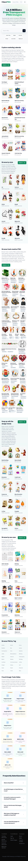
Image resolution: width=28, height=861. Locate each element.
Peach (11, 667)
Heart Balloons (5, 295)
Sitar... (12, 397)
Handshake (21, 282)
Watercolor (17, 221)
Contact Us (21, 843)
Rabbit (3, 656)
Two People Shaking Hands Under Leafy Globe (22, 279)
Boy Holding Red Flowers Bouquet (22, 379)
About (20, 836)
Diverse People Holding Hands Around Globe (15, 292)
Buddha (3, 648)
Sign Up (12, 838)
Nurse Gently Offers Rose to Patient (11, 336)
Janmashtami (5, 136)
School (16, 528)
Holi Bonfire (22, 295)
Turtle (11, 670)
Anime (3, 204)
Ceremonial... (4, 325)
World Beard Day (23, 338)
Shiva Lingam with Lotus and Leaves (19, 408)
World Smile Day (5, 100)
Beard (3, 659)
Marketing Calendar (4, 847)
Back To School (18, 598)
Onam (3, 667)
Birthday (17, 563)
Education (4, 477)
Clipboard (21, 38)
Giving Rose (11, 338)
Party (16, 581)
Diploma (20, 650)
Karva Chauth (17, 338)
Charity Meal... (21, 351)
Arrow (20, 645)
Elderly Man (4, 397)
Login (11, 836)
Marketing (17, 615)
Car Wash (3, 662)
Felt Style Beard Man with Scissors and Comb (11, 409)
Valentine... (4, 294)
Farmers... (13, 382)
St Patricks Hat (5, 282)
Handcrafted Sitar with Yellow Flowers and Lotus (15, 394)
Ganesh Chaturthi (6, 153)
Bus (11, 648)
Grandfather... (23, 397)
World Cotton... (14, 381)
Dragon (3, 665)
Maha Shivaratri (20, 410)
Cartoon (17, 187)
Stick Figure (23, 325)
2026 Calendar (5, 563)
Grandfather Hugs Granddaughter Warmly (23, 395)
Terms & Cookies (21, 840)
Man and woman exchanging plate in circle (22, 350)
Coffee (6, 38)
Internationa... (13, 280)
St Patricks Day (5, 280)
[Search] (21, 2)
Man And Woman (22, 353)
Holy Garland (10, 351)
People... (14, 295)
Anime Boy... (23, 309)
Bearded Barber (5, 382)
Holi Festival (13, 367)
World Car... (23, 323)
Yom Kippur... (15, 323)
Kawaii (16, 204)
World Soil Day (5, 460)
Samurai (12, 656)
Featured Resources (4, 843)
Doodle (3, 238)
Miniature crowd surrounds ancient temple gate (15, 322)
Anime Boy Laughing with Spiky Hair (23, 307)
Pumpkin (17, 511)
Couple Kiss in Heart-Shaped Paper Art (22, 364)
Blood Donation (18, 494)
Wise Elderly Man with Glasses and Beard (5, 394)
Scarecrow (4, 494)
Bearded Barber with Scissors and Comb (23, 336)
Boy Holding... (23, 381)
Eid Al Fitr (13, 309)
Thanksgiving (21, 656)
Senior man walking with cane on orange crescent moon (13, 280)
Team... (3, 367)
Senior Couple (3, 413)
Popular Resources (4, 840)
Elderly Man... (13, 282)
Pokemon (21, 667)
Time (3, 670)
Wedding (4, 581)
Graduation (4, 598)
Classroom (17, 632)
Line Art (3, 221)
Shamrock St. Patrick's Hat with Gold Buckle (5, 279)
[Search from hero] (24, 30)
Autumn (20, 35)
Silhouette (17, 238)
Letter (3, 653)
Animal (3, 645)
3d (2, 187)
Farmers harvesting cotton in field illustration (14, 379)
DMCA (20, 838)
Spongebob (4, 528)
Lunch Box (13, 38)
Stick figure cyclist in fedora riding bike (23, 322)
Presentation (5, 615)
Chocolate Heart (4, 339)
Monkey (20, 653)
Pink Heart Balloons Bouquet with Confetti (6, 292)
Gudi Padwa (4, 323)
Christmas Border (14, 662)
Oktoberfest (5, 117)
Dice (11, 650)
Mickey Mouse (13, 653)
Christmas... (4, 351)
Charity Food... (5, 365)
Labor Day (8, 35)
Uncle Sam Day (18, 153)
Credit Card (17, 477)
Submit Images (13, 840)
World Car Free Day (19, 100)
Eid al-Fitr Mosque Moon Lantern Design (15, 307)
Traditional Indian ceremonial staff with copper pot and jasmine (6, 322)
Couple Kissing (22, 367)
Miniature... (15, 325)
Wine (20, 670)
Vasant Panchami (14, 396)
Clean (6, 2)
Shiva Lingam (19, 412)
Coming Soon (4, 650)
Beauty (11, 659)
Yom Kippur (4, 82)
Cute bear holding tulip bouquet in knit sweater (6, 307)
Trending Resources (4, 837)
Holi (20, 294)
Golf (20, 665)
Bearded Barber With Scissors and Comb (6, 379)
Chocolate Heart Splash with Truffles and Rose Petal (5, 336)
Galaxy (11, 665)
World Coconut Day (19, 136)
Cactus (20, 648)
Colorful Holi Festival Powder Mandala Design (13, 364)
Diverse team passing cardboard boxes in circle (5, 365)
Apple (14, 35)
